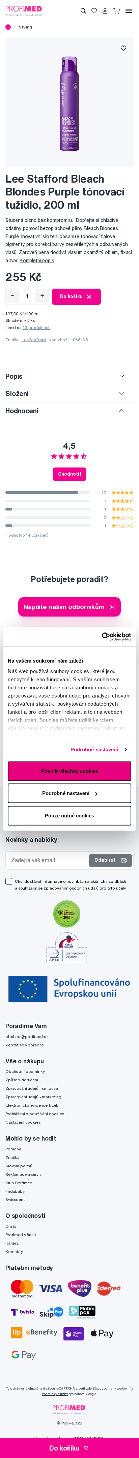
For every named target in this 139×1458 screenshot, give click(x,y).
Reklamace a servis (23, 1174)
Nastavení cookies (22, 1122)
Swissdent (15, 1199)
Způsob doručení (21, 1080)
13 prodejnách (37, 327)
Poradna (13, 1149)
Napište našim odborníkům (64, 606)
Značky (12, 1157)
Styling (25, 27)
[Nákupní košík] (116, 11)
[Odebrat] (12, 296)
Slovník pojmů (18, 1166)
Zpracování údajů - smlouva (31, 1088)
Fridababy (15, 1191)
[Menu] (129, 11)
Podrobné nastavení (94, 749)
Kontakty (14, 1251)
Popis (14, 376)
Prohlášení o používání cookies (34, 1113)
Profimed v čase (20, 1234)
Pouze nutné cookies (69, 815)
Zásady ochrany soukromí (111, 1388)
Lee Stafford (34, 339)
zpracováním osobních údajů (71, 888)
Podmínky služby (55, 1393)
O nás (10, 1226)
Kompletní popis (37, 260)
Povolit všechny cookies (69, 771)
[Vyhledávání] (83, 10)
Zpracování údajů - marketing (33, 1097)
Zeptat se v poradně (24, 1045)
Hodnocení (21, 410)
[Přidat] (42, 296)
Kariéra (12, 1243)
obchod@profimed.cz (26, 1036)
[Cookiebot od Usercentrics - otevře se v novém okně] (101, 636)
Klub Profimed (18, 1183)
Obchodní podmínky (25, 1071)
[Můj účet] (105, 10)
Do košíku (71, 296)
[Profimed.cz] (24, 10)
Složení (17, 393)
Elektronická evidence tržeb (32, 1105)
